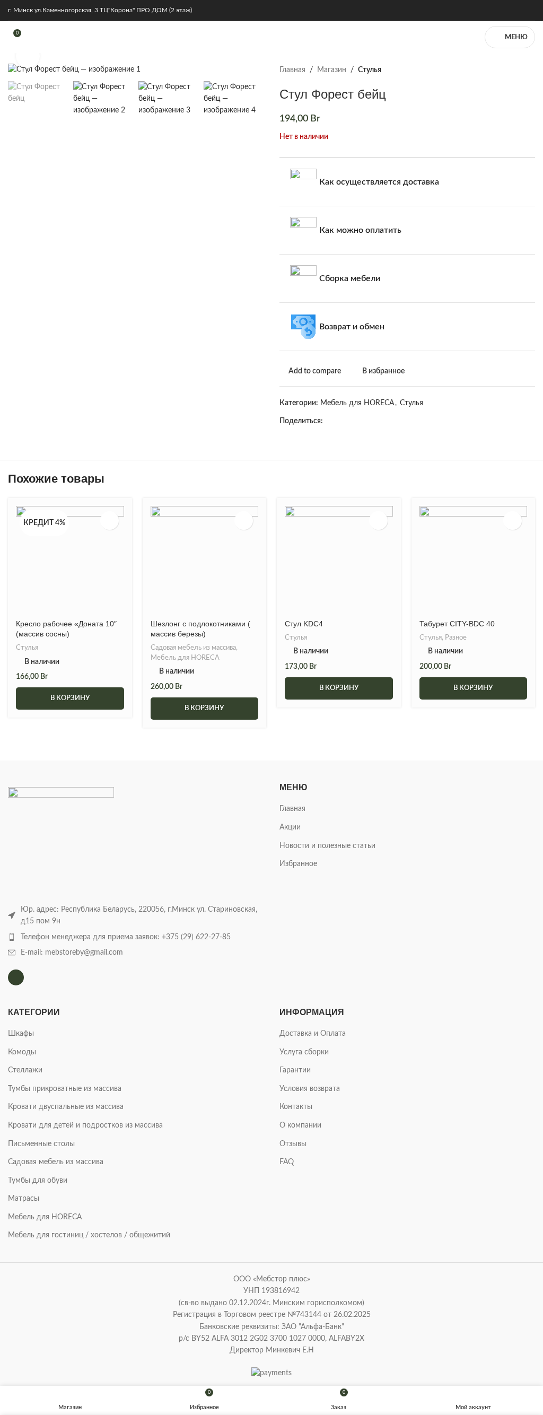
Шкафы (21, 1033)
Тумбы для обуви (37, 1180)
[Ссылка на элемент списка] (136, 937)
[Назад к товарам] (516, 70)
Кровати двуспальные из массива (66, 1107)
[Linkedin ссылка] (378, 421)
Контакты (295, 1107)
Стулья (369, 70)
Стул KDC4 (304, 623)
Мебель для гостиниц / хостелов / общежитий (89, 1235)
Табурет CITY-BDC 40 (457, 623)
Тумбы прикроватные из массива (64, 1089)
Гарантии (295, 1070)
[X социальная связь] (341, 421)
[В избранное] (109, 520)
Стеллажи (25, 1070)
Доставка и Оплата (312, 1033)
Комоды (22, 1052)
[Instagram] (16, 977)
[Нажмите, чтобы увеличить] (28, 56)
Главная (292, 70)
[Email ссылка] (353, 421)
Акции (290, 827)
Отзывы (292, 1144)
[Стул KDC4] (339, 560)
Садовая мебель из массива (193, 647)
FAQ (286, 1162)
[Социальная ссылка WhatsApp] (402, 421)
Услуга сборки (304, 1052)
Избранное (298, 864)
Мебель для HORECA (357, 403)
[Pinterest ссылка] (366, 421)
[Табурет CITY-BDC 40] (473, 560)
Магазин (331, 70)
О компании (300, 1125)
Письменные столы (41, 1144)
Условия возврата (309, 1089)
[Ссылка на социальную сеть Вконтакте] (414, 421)
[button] (70, 698)
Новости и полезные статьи (327, 846)
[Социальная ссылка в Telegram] (427, 421)
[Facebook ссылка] (329, 421)
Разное (456, 637)
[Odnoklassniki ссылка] (390, 421)
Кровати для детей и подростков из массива (85, 1125)
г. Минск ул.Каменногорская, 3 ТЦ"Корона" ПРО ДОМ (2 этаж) (100, 10)
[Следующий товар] (528, 70)
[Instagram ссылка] (528, 10)
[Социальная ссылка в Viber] (439, 421)
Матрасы (23, 1198)
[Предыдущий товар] (503, 70)
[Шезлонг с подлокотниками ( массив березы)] (205, 560)
